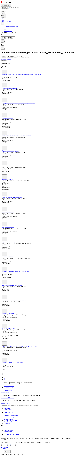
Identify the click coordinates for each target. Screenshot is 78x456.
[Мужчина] (4, 100)
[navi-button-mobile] (2, 23)
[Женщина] (4, 72)
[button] (2, 18)
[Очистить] (3, 40)
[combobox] (8, 37)
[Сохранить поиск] (2, 46)
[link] (3, 15)
